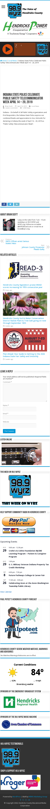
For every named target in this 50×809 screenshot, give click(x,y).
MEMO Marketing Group (38, 797)
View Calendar (6, 592)
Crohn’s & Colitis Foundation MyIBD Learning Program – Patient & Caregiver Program (27, 554)
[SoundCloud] (28, 799)
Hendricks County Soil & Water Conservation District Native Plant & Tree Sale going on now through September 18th (24, 320)
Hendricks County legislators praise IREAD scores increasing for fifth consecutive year (23, 286)
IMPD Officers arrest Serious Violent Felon (17, 241)
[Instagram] (26, 799)
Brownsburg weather (25, 684)
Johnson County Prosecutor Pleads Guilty (33, 247)
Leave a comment (11, 108)
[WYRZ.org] (25, 10)
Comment (7, 382)
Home (4, 61)
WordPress (17, 797)
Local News (12, 61)
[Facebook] (20, 799)
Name (6, 405)
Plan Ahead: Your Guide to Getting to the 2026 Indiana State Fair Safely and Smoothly (24, 355)
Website (6, 422)
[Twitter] (23, 799)
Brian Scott (9, 106)
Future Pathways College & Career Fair (27, 575)
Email (5, 414)
